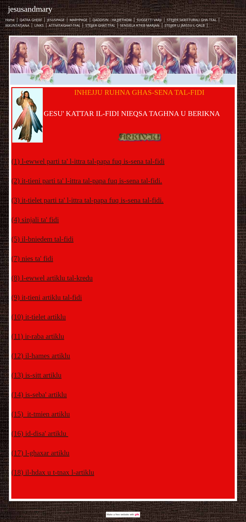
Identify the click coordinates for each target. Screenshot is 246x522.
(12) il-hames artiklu (40, 356)
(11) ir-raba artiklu (37, 336)
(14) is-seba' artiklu (39, 394)
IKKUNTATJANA (17, 25)
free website (122, 514)
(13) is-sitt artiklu (36, 375)
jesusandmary (30, 9)
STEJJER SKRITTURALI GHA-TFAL (191, 20)
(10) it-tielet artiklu (38, 317)
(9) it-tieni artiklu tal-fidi (46, 297)
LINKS (39, 25)
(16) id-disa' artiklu (39, 433)
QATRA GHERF (31, 20)
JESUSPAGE (56, 20)
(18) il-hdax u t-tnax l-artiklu (52, 472)
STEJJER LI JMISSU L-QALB (185, 25)
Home (10, 20)
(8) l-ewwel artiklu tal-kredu (52, 278)
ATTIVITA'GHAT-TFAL (64, 25)
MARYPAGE (78, 20)
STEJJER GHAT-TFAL (100, 25)
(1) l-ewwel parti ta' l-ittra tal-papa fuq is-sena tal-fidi (88, 161)
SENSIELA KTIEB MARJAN (140, 25)
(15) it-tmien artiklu (40, 414)
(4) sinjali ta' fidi (35, 219)
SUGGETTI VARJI (149, 20)
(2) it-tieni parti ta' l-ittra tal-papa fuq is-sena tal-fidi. (86, 181)
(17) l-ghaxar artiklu (40, 453)
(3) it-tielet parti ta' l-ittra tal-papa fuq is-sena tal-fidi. (87, 200)
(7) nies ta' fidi (32, 258)
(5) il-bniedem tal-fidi (42, 239)
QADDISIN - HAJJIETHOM (112, 20)
